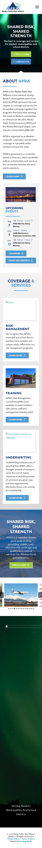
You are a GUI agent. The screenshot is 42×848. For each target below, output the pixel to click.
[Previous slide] (2, 595)
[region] (21, 43)
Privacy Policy (13, 839)
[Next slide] (40, 595)
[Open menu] (37, 7)
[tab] (8, 608)
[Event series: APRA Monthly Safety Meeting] (32, 221)
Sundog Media (26, 841)
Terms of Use (27, 839)
